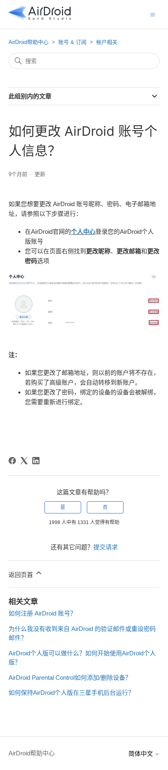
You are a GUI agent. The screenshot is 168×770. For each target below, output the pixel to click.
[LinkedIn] (36, 460)
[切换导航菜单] (152, 14)
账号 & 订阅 (72, 42)
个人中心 (83, 231)
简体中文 (141, 753)
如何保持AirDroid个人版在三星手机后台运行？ (71, 692)
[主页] (40, 18)
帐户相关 (106, 42)
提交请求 (105, 547)
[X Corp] (24, 460)
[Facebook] (12, 460)
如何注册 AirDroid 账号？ (42, 613)
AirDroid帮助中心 (29, 42)
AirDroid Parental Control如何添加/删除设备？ (70, 677)
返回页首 (22, 574)
